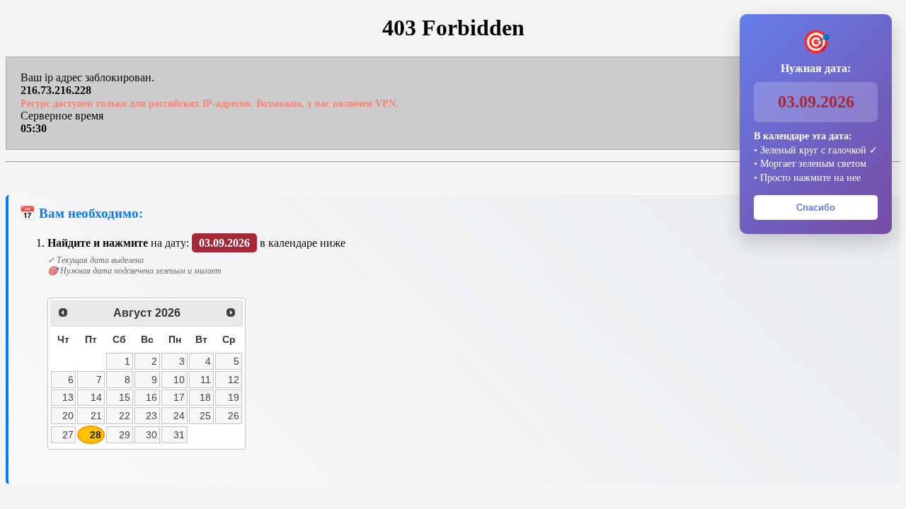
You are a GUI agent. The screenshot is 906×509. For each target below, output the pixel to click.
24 (179, 415)
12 (233, 379)
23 (151, 415)
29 (124, 434)
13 (68, 397)
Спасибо (815, 207)
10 (179, 379)
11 (205, 379)
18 (205, 397)
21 (96, 415)
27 (68, 434)
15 (124, 397)
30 (151, 434)
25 (205, 415)
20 (68, 415)
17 (179, 397)
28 (95, 434)
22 (124, 415)
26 (233, 415)
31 (179, 434)
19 (233, 397)
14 (96, 397)
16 (151, 397)
